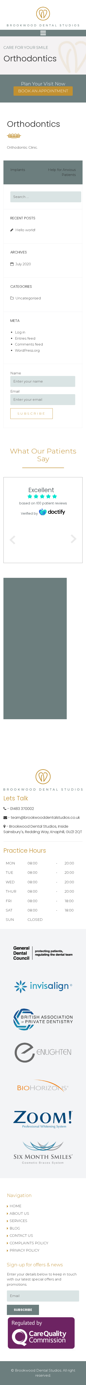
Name (15, 373)
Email (14, 391)
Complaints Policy (29, 1243)
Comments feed (29, 344)
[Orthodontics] (14, 135)
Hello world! (25, 230)
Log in (20, 332)
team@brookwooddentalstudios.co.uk (45, 817)
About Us (19, 1213)
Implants (17, 170)
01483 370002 (22, 808)
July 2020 (23, 264)
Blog (15, 1228)
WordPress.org (27, 350)
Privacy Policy (24, 1250)
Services (18, 1221)
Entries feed (25, 338)
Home (15, 1206)
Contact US (21, 1235)
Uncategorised (28, 298)
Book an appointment (43, 91)
